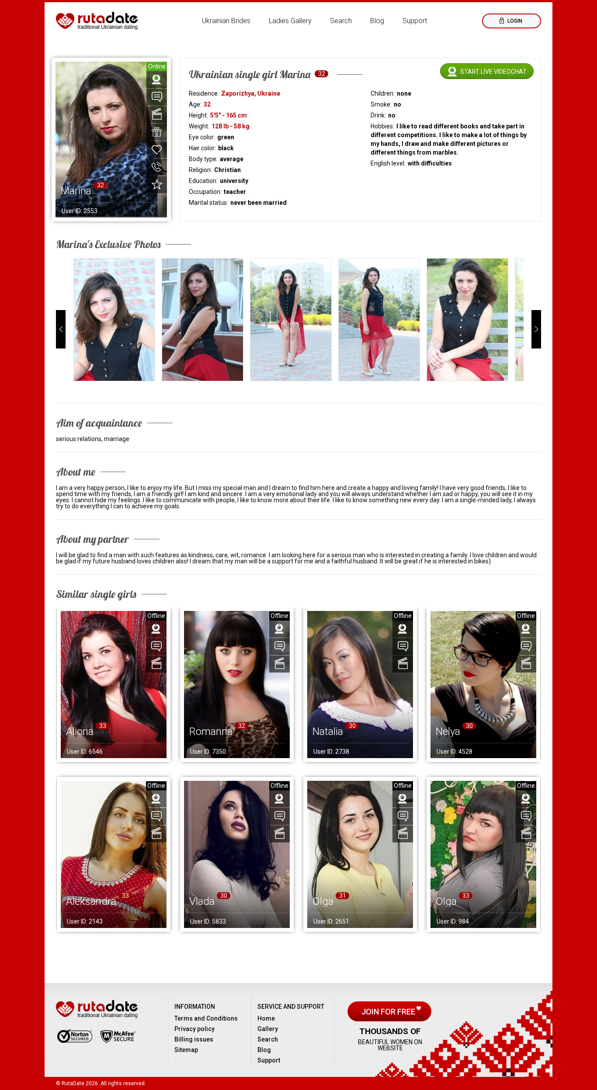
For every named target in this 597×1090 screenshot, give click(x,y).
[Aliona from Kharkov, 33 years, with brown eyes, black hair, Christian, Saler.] (114, 684)
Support (415, 21)
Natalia (327, 731)
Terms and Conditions (206, 1018)
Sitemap (186, 1049)
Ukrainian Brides (226, 21)
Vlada (202, 901)
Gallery (267, 1028)
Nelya (448, 731)
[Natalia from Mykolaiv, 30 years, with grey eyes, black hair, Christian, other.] (360, 684)
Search (341, 21)
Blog (377, 21)
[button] (61, 329)
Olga (322, 901)
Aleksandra (91, 901)
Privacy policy (194, 1028)
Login (514, 21)
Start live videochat (493, 71)
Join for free (389, 1011)
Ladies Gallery (290, 21)
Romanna (211, 731)
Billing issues (193, 1039)
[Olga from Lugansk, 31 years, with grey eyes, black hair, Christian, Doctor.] (360, 854)
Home (266, 1018)
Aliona (80, 731)
